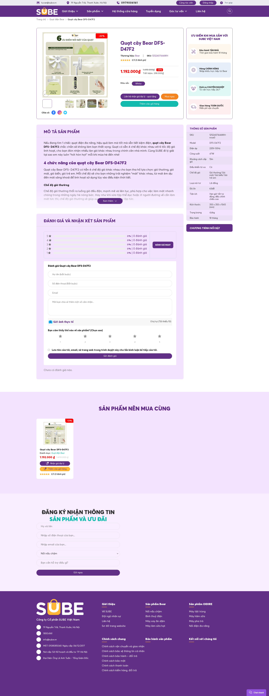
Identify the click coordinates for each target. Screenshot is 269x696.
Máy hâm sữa (197, 616)
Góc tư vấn (176, 11)
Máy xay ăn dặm (155, 621)
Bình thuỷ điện (153, 616)
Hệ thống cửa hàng (124, 11)
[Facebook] (191, 647)
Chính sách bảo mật (113, 660)
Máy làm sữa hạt (155, 625)
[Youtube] (206, 647)
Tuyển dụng (153, 11)
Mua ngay (170, 96)
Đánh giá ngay (163, 245)
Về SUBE (107, 611)
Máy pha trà (196, 621)
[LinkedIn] (199, 647)
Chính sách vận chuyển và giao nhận (123, 646)
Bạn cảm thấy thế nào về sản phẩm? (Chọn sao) (75, 330)
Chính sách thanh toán (115, 665)
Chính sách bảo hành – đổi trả (119, 656)
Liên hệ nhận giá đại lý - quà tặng (140, 96)
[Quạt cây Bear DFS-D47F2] (55, 433)
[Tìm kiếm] (229, 11)
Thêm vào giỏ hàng (149, 103)
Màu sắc (124, 83)
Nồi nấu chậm (153, 611)
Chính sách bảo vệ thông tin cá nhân (123, 651)
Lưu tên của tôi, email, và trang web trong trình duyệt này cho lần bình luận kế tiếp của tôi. (104, 349)
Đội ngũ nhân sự (111, 616)
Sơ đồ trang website (114, 625)
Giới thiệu (68, 11)
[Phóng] (46, 93)
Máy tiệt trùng (197, 611)
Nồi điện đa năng (199, 625)
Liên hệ (200, 11)
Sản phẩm (93, 11)
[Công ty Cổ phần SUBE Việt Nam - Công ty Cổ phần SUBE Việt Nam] (47, 11)
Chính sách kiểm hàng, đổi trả (119, 670)
